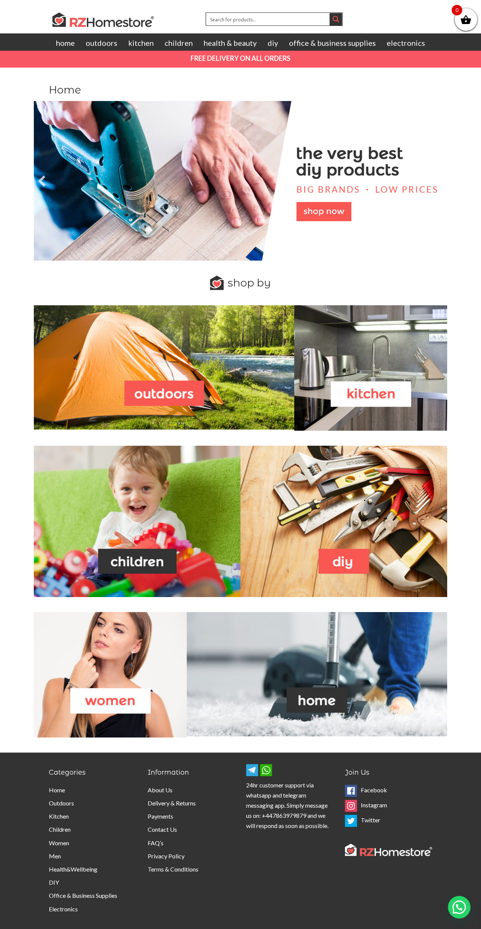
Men (55, 856)
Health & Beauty (230, 42)
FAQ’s (155, 842)
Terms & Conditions (173, 869)
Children (179, 42)
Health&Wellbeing (73, 869)
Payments (160, 816)
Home (65, 42)
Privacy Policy (166, 856)
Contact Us (162, 829)
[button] (459, 907)
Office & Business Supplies (332, 42)
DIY (273, 42)
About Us (160, 789)
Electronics (406, 42)
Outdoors (101, 42)
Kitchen (141, 42)
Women (59, 842)
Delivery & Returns (172, 803)
